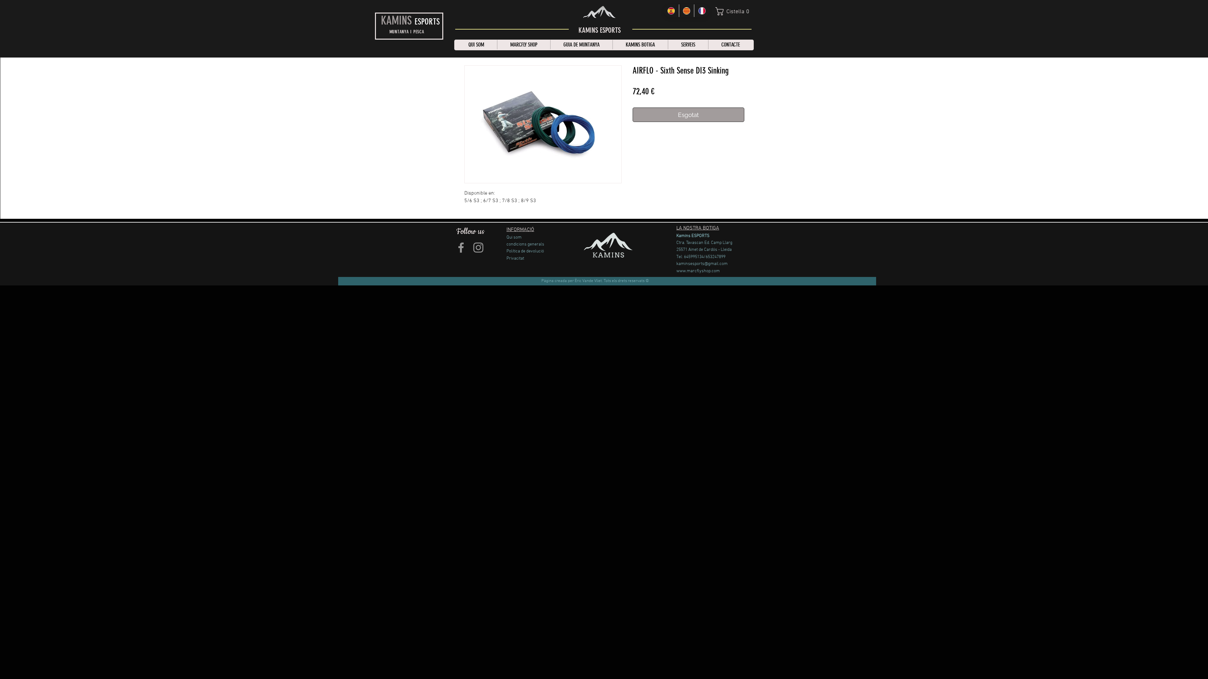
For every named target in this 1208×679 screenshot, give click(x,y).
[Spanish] (671, 10)
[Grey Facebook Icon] (461, 247)
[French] (701, 10)
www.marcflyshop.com (698, 271)
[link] (733, 11)
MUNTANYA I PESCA (406, 32)
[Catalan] (686, 10)
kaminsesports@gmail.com (702, 264)
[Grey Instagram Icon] (478, 247)
